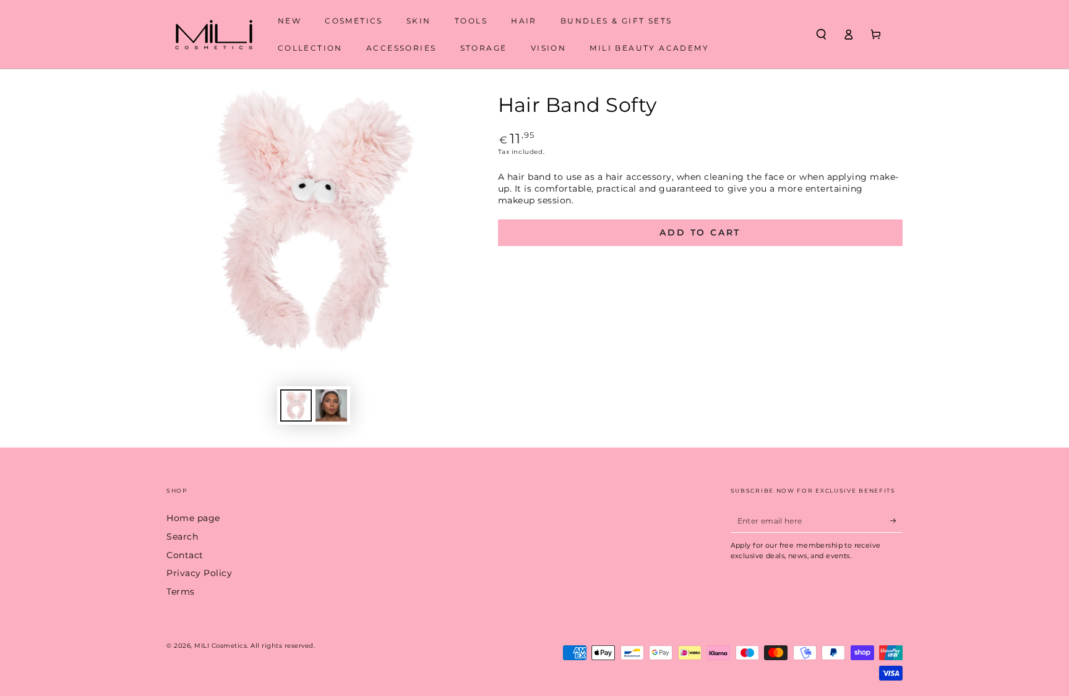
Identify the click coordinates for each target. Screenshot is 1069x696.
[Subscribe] (896, 520)
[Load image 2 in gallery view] (331, 405)
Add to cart (700, 232)
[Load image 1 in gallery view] (296, 405)
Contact (185, 555)
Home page (193, 518)
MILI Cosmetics (220, 646)
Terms (180, 591)
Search (182, 536)
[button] (821, 34)
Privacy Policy (199, 573)
